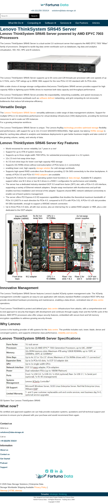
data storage (74, 178)
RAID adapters (41, 174)
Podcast (3, 463)
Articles (96, 23)
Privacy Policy (40, 487)
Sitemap (3, 490)
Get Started (5, 459)
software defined (47, 98)
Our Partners (81, 23)
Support (3, 467)
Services (64, 23)
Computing (32, 23)
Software (49, 23)
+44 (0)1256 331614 (40, 10)
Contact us (5, 454)
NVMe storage (97, 131)
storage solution (43, 168)
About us (4, 450)
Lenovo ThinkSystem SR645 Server (20, 112)
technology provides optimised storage (81, 128)
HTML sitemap (15, 490)
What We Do (14, 23)
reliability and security (67, 333)
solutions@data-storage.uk (64, 10)
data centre (98, 300)
